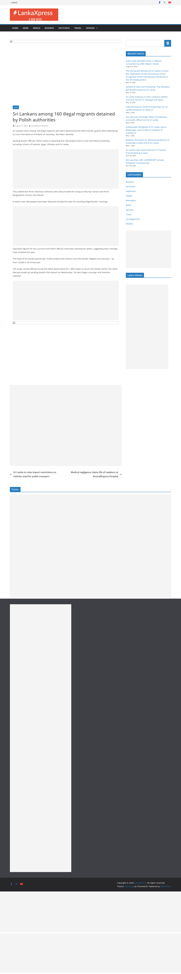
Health (129, 195)
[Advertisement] (66, 169)
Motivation (131, 200)
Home (15, 28)
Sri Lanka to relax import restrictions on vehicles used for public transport (34, 474)
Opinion (90, 28)
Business (49, 28)
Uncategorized (133, 219)
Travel (77, 28)
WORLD (129, 223)
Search (167, 43)
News (25, 28)
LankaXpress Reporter (40, 126)
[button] (96, 28)
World (36, 28)
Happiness (131, 191)
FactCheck (64, 28)
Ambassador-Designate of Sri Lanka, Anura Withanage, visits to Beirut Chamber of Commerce (146, 130)
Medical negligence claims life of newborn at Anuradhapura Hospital (94, 474)
